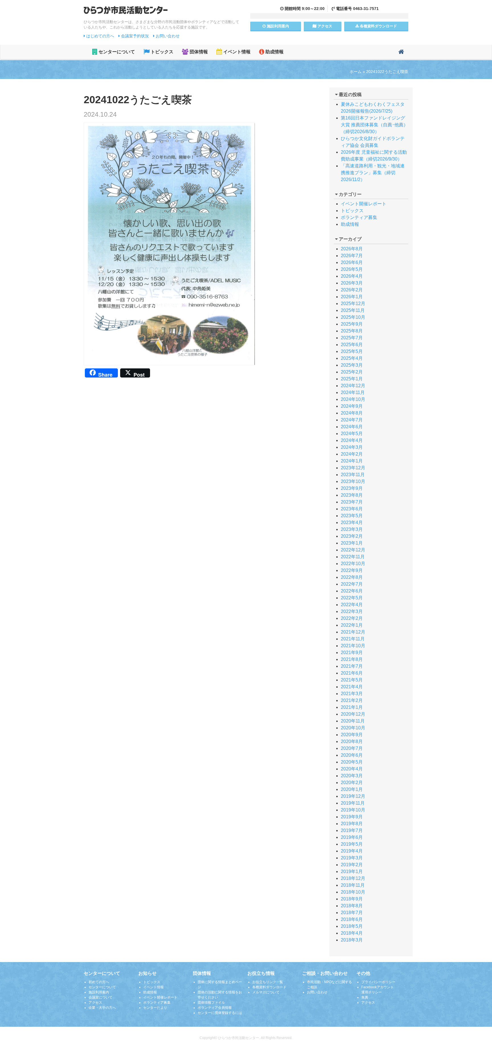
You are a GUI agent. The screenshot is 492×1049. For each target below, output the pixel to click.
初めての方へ (99, 982)
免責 (364, 997)
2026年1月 (352, 296)
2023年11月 (353, 474)
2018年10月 (353, 892)
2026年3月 (352, 283)
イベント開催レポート (363, 203)
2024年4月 (352, 440)
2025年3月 (352, 365)
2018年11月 (353, 885)
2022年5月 (352, 597)
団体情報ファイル (211, 1003)
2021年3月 (352, 693)
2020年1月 (352, 789)
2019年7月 (352, 830)
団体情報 (198, 51)
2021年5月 (352, 679)
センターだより (155, 1008)
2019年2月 (352, 864)
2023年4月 (352, 522)
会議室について (100, 997)
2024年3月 (352, 447)
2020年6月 (352, 755)
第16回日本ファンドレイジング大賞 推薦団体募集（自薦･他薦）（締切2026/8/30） (374, 124)
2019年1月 (352, 871)
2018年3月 (352, 940)
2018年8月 (352, 905)
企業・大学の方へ (102, 1008)
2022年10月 (353, 563)
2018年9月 (352, 898)
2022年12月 (353, 549)
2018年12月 (353, 878)
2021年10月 (353, 645)
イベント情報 (236, 51)
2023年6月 (352, 508)
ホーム (356, 71)
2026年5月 (352, 269)
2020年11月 (353, 721)
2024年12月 (353, 385)
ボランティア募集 (359, 217)
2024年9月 (352, 406)
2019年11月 (353, 803)
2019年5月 (352, 844)
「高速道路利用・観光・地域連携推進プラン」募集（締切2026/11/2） (373, 172)
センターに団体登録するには (220, 1013)
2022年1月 (352, 625)
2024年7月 (352, 419)
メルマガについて (266, 992)
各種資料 (378, 26)
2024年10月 (353, 399)
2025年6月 (352, 344)
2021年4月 (352, 686)
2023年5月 (352, 515)
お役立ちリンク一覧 (267, 982)
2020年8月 (352, 741)
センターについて (116, 51)
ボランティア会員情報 (215, 1008)
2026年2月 (352, 289)
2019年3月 (352, 857)
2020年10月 (353, 727)
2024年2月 (352, 454)
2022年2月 (352, 618)
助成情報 (274, 51)
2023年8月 (352, 495)
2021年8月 (352, 659)
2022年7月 (352, 584)
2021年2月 (352, 700)
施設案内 (277, 26)
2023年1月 (352, 543)
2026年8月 (352, 248)
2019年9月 (352, 816)
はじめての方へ (99, 36)
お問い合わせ (167, 36)
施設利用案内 (99, 992)
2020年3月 (352, 775)
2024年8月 (352, 413)
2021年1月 (352, 707)
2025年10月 (353, 317)
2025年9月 (352, 324)
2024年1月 (352, 460)
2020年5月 (352, 762)
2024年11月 (353, 392)
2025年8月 (352, 330)
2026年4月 (352, 276)
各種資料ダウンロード (269, 987)
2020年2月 (352, 782)
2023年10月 (353, 481)
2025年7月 (352, 337)
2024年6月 (352, 426)
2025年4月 (352, 358)
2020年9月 (352, 734)
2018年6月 (352, 919)
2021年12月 (353, 632)
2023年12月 (353, 467)
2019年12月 (353, 796)
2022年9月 (352, 570)
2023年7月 (352, 502)
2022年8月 (352, 577)
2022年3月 (352, 611)
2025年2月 (352, 372)
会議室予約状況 (134, 36)
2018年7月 (352, 912)
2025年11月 (353, 310)
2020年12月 (353, 714)
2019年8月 (352, 823)
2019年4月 (352, 851)
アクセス (324, 26)
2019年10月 (353, 809)
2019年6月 (352, 837)
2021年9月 (352, 652)
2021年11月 (353, 638)
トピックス (161, 51)
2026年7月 (352, 255)
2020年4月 (352, 768)
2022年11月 (353, 556)
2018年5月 (352, 926)
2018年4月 (352, 933)
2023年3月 (352, 529)
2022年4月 (352, 604)
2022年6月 (352, 591)
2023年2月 (352, 536)
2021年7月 (352, 666)
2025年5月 (352, 351)
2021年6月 (352, 673)
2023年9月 (352, 488)
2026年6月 (352, 262)
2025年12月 (353, 303)
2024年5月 (352, 433)
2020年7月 (352, 748)
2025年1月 (352, 378)
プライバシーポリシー (378, 982)
